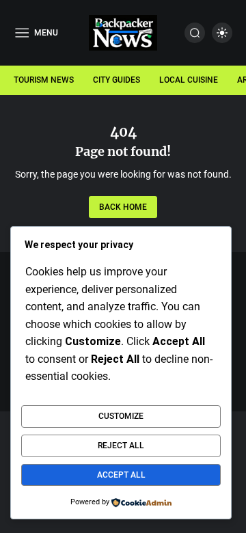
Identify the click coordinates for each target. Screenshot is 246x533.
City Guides (116, 80)
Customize (121, 416)
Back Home (123, 207)
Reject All (121, 445)
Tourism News (44, 80)
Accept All (121, 475)
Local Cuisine (188, 80)
